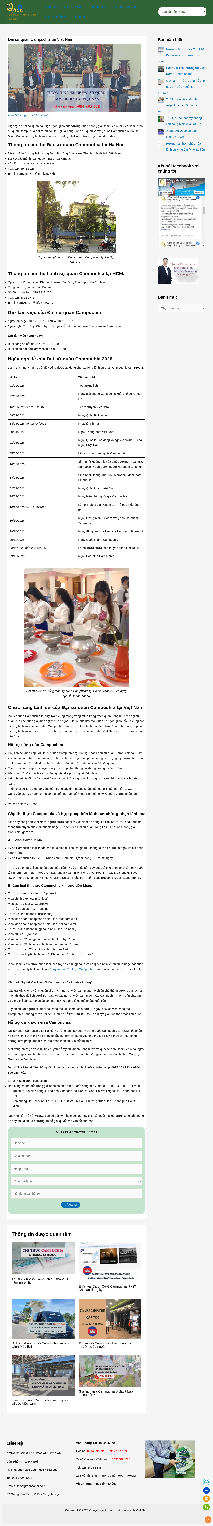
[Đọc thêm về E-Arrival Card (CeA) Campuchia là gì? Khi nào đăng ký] (110, 1261)
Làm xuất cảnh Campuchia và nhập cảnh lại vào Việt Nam (42, 1401)
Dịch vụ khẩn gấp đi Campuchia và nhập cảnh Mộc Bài (41, 1344)
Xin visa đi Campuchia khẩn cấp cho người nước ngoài (105, 1344)
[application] (82, 7)
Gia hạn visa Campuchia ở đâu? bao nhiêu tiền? (106, 1393)
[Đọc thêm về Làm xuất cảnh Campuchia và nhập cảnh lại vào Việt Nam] (43, 1375)
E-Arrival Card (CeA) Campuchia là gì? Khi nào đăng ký (107, 1288)
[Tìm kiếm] (204, 11)
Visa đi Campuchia (20, 115)
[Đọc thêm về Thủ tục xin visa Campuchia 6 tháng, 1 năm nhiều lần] (43, 1257)
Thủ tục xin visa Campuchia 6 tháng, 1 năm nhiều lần (40, 1280)
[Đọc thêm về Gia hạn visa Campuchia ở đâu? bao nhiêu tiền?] (110, 1370)
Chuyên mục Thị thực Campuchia (71, 969)
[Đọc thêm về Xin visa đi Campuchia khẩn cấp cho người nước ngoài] (110, 1318)
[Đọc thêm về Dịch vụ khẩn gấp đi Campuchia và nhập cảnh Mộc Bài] (43, 1318)
